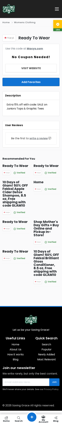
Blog (15, 359)
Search (46, 344)
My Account (43, 421)
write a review (38, 138)
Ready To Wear (15, 165)
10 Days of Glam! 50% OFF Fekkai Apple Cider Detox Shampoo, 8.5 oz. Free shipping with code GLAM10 (15, 193)
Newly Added (46, 354)
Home (6, 22)
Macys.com (35, 48)
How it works (15, 354)
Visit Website (31, 68)
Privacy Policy (51, 389)
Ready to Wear (46, 165)
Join (54, 382)
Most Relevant (46, 359)
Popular (46, 349)
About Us (15, 349)
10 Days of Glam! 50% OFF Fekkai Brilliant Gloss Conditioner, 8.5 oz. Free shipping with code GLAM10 (46, 263)
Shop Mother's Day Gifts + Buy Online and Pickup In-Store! (46, 228)
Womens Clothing (25, 22)
